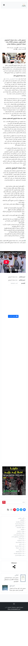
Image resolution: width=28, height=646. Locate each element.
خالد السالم (22, 47)
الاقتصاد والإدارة (20, 522)
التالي (16, 575)
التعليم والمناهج (19, 525)
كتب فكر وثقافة (20, 551)
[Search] (4, 502)
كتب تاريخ (21, 544)
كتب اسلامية (14, 283)
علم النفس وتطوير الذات (17, 537)
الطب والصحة (20, 527)
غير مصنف (21, 538)
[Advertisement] (14, 24)
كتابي (6, 607)
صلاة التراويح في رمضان (12, 79)
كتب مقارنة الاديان (19, 555)
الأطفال (22, 520)
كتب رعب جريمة (20, 548)
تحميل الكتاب (12, 316)
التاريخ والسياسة (19, 524)
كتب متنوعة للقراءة (19, 553)
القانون (22, 529)
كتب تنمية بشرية (19, 546)
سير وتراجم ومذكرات (18, 535)
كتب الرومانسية (20, 542)
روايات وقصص (20, 533)
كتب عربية (21, 550)
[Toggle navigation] (14, 604)
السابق (12, 586)
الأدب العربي (21, 518)
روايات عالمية (20, 531)
